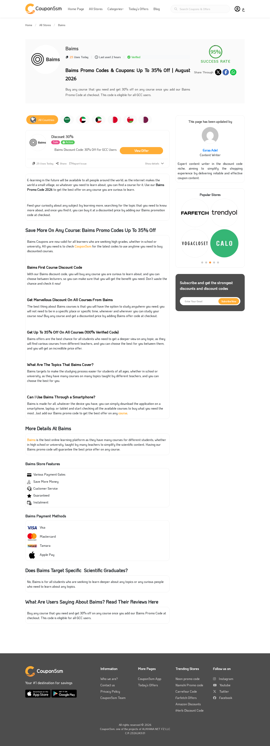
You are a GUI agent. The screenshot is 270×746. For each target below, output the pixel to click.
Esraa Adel (210, 150)
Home (28, 25)
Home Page (76, 9)
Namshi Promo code (189, 685)
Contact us (107, 685)
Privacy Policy (110, 691)
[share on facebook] (226, 72)
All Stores (96, 9)
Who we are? (109, 679)
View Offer (141, 150)
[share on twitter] (218, 72)
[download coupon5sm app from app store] (38, 693)
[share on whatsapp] (233, 72)
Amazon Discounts (188, 704)
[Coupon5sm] (44, 9)
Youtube (225, 685)
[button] (237, 9)
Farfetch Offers (186, 698)
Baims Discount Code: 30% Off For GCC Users (85, 149)
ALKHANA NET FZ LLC (156, 729)
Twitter (224, 691)
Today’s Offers (138, 9)
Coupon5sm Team (113, 698)
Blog (156, 9)
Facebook (225, 698)
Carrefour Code (186, 691)
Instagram (226, 679)
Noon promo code (188, 679)
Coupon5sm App (149, 679)
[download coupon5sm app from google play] (64, 693)
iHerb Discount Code (190, 710)
